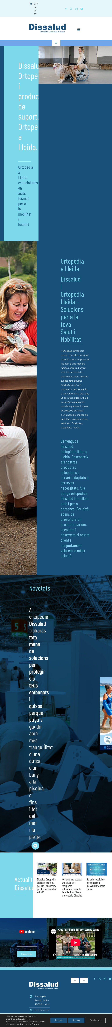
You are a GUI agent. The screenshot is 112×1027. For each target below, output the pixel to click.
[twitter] (71, 9)
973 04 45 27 (42, 1010)
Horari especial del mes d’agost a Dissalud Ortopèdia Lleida (95, 884)
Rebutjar (76, 1020)
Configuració (95, 1020)
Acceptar (59, 1020)
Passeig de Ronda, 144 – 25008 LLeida (42, 1000)
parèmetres (34, 1024)
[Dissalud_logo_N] (43, 983)
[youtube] (81, 9)
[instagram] (76, 9)
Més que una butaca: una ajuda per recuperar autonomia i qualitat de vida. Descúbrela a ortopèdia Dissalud (72, 887)
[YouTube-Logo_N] (27, 926)
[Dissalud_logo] (47, 25)
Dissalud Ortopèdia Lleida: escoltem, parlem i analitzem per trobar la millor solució (46, 886)
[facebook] (66, 9)
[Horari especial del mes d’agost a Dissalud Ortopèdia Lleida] (96, 869)
